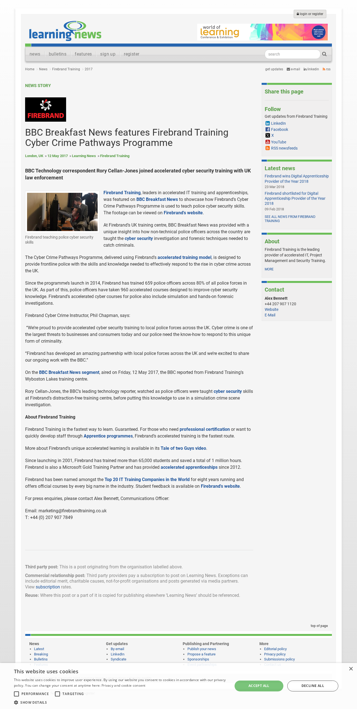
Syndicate (118, 659)
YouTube (278, 142)
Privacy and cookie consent (124, 685)
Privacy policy (275, 654)
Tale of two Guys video (183, 448)
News (43, 69)
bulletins (58, 54)
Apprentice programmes (108, 436)
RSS (328, 69)
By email (117, 649)
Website (271, 309)
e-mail (295, 69)
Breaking (41, 654)
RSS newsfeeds (284, 148)
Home (29, 69)
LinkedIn (313, 69)
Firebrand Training (66, 69)
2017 (89, 69)
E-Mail (270, 315)
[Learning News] (65, 30)
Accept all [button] (259, 685)
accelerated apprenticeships (189, 467)
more (269, 269)
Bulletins (41, 659)
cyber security (139, 238)
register (131, 54)
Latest (39, 649)
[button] (120, 702)
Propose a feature (201, 654)
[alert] (178, 686)
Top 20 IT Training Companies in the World (147, 479)
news (35, 54)
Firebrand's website (183, 212)
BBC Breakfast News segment (69, 372)
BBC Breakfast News (157, 199)
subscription (48, 587)
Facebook (279, 129)
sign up (107, 54)
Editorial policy (275, 649)
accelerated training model (184, 257)
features (83, 54)
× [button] (351, 669)
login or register (311, 14)
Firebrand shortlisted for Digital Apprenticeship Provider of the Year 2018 (295, 198)
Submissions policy (279, 659)
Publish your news (201, 649)
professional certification (205, 429)
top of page (319, 626)
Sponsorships (198, 659)
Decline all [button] (312, 685)
